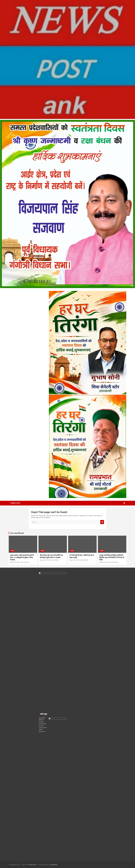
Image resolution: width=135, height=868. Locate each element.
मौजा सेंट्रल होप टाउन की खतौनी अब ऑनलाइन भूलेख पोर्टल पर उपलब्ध (51, 556)
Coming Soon (15, 503)
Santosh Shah (25, 562)
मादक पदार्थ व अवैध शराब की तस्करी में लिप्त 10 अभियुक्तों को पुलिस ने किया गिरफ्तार (22, 557)
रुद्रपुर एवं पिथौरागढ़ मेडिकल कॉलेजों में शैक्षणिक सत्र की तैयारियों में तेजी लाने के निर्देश (111, 557)
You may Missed (17, 533)
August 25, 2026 (104, 562)
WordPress (54, 865)
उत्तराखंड (12, 550)
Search (102, 522)
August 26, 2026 (15, 562)
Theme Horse (32, 865)
